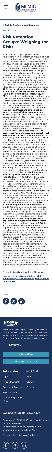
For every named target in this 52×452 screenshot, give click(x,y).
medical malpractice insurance (18, 278)
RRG (12, 281)
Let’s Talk (15, 345)
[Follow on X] (15, 445)
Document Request (12, 387)
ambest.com (39, 338)
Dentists (17, 272)
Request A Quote (26, 361)
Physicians (39, 272)
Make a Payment (11, 382)
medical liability (35, 276)
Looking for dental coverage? (21, 412)
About (29, 376)
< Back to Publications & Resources (21, 25)
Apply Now (26, 354)
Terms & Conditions (28, 435)
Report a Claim (10, 392)
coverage (21, 276)
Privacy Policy (9, 435)
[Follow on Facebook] (6, 445)
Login (5, 376)
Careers (30, 387)
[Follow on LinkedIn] (24, 445)
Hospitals (28, 272)
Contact (30, 382)
